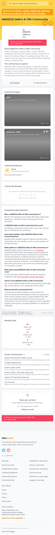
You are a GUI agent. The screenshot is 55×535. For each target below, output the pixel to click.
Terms (4, 497)
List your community (36, 465)
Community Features (9, 476)
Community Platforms (10, 473)
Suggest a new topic (36, 480)
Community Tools (8, 480)
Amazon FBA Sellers (36, 277)
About (4, 490)
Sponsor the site (35, 473)
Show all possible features (13, 175)
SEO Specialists (23, 277)
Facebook (40, 250)
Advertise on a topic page (38, 476)
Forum (13, 169)
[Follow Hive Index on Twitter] (3, 450)
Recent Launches (8, 465)
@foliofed (10, 456)
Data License (6, 501)
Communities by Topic (10, 469)
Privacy (4, 494)
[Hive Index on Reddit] (8, 450)
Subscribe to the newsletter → (13, 518)
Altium (12, 531)
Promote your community (38, 469)
